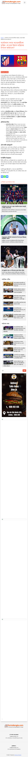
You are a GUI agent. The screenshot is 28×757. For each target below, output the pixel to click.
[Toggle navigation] (24, 2)
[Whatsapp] (4, 176)
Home (2, 37)
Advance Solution (18, 755)
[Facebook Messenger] (7, 176)
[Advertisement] (14, 20)
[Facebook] (2, 176)
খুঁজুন (24, 370)
